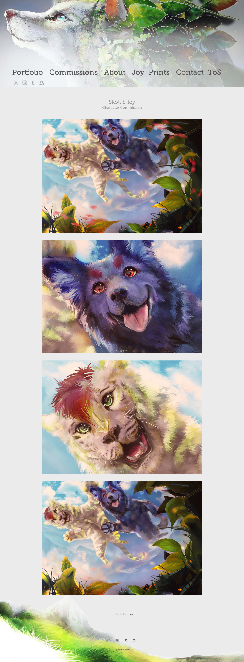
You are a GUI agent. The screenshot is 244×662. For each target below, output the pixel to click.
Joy (138, 72)
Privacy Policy (122, 649)
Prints (159, 72)
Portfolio (27, 72)
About (114, 72)
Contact (190, 72)
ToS (214, 72)
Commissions (73, 72)
